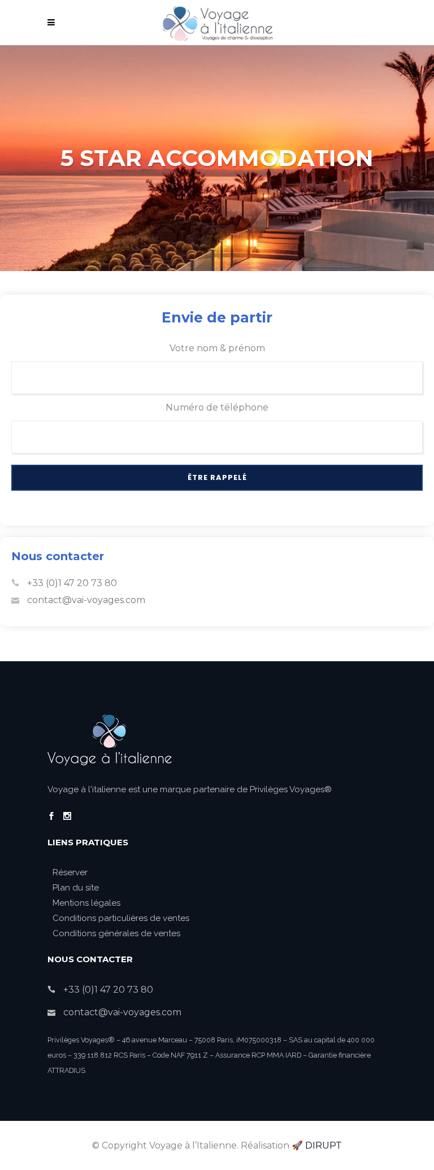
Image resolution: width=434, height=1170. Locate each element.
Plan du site (76, 888)
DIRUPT (323, 1145)
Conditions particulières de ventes (121, 918)
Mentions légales (86, 903)
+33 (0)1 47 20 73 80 (72, 583)
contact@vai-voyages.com (86, 600)
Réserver (70, 872)
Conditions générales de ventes (116, 933)
